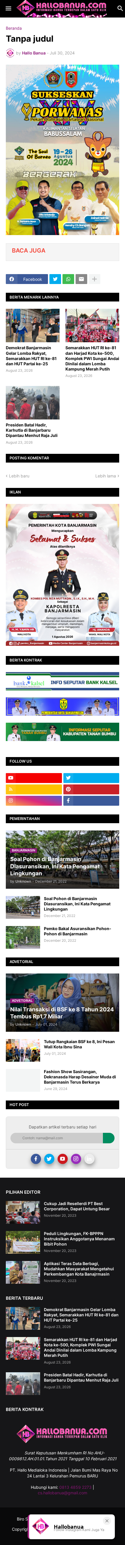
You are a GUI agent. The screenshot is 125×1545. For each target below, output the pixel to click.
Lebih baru (19, 475)
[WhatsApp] (68, 279)
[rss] (34, 789)
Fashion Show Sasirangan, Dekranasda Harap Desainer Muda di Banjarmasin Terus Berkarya (80, 1076)
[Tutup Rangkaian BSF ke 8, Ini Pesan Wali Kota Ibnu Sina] (23, 1050)
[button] (8, 9)
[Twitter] (55, 279)
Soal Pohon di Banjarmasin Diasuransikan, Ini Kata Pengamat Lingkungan (77, 903)
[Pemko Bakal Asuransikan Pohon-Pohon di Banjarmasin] (23, 937)
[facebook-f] (91, 801)
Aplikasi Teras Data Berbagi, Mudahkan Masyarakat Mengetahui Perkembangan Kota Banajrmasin (79, 1268)
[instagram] (34, 801)
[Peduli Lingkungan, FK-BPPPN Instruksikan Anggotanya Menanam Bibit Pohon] (23, 1242)
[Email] (81, 279)
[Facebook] (36, 1159)
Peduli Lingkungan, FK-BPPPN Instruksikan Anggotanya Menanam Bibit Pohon (79, 1238)
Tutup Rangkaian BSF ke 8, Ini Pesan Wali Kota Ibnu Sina (79, 1044)
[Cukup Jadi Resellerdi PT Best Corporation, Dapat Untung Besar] (23, 1212)
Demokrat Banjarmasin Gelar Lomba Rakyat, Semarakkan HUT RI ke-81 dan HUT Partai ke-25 (31, 355)
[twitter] (91, 778)
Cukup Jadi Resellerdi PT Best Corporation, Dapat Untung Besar (77, 1206)
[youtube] (34, 778)
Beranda (14, 28)
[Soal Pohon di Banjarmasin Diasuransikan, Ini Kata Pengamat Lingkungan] (23, 907)
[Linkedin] (89, 1159)
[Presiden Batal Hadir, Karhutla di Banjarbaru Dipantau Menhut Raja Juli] (33, 402)
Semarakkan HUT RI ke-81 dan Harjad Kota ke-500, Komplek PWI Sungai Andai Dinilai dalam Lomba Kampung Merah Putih (92, 358)
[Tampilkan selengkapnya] (94, 279)
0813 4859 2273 (75, 1487)
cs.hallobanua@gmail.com (62, 1492)
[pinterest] (91, 789)
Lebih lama (105, 475)
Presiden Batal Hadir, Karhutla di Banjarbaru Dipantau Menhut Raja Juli (32, 430)
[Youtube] (63, 1159)
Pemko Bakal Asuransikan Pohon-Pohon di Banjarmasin (77, 931)
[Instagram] (76, 1159)
